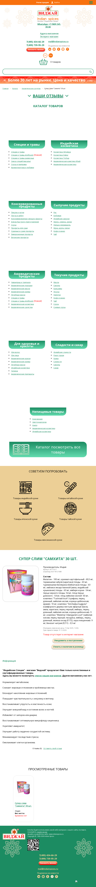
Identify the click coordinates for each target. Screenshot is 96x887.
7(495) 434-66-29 (35, 41)
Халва (56, 358)
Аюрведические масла (20, 288)
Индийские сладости (62, 352)
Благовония (37, 419)
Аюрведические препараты (22, 374)
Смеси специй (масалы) (21, 161)
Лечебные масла (18, 295)
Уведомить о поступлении (68, 640)
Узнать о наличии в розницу (68, 646)
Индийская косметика (20, 368)
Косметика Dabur (61, 155)
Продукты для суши (19, 228)
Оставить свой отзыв (52, 748)
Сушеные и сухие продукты (22, 231)
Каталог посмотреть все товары (58, 449)
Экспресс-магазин (49, 36)
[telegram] (54, 49)
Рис (55, 212)
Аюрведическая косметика (65, 164)
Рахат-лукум (59, 355)
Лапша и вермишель (62, 225)
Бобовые (57, 215)
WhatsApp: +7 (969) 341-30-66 (49, 25)
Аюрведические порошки (21, 285)
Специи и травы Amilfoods (22, 155)
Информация (9, 661)
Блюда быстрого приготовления (25, 222)
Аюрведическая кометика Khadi (67, 161)
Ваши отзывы (48, 95)
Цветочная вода (39, 422)
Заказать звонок (36, 49)
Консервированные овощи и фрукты (26, 219)
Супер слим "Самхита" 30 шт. (23, 804)
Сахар (56, 368)
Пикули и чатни (17, 212)
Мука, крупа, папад (62, 228)
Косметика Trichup (61, 158)
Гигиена (14, 371)
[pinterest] (67, 49)
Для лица (15, 355)
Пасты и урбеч (17, 215)
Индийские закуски (62, 219)
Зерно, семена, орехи (63, 222)
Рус (45, 55)
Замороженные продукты (22, 234)
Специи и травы (17, 152)
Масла (56, 282)
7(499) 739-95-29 (35, 45)
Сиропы (57, 285)
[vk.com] (49, 49)
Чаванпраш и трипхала (20, 282)
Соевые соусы (60, 307)
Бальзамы (58, 288)
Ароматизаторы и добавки (22, 167)
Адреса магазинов (49, 33)
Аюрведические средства (31, 88)
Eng (50, 55)
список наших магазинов (48, 675)
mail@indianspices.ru (58, 41)
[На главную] (48, 15)
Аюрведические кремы (20, 292)
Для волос (15, 352)
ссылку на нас (42, 832)
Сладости (58, 361)
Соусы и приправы (19, 164)
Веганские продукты (19, 237)
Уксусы (56, 292)
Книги (34, 425)
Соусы (13, 225)
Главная (5, 88)
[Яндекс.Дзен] (63, 49)
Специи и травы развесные (22, 158)
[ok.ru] (58, 49)
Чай (55, 234)
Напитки (57, 295)
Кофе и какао (59, 231)
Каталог (15, 88)
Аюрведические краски (20, 358)
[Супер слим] (23, 788)
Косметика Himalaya (62, 152)
